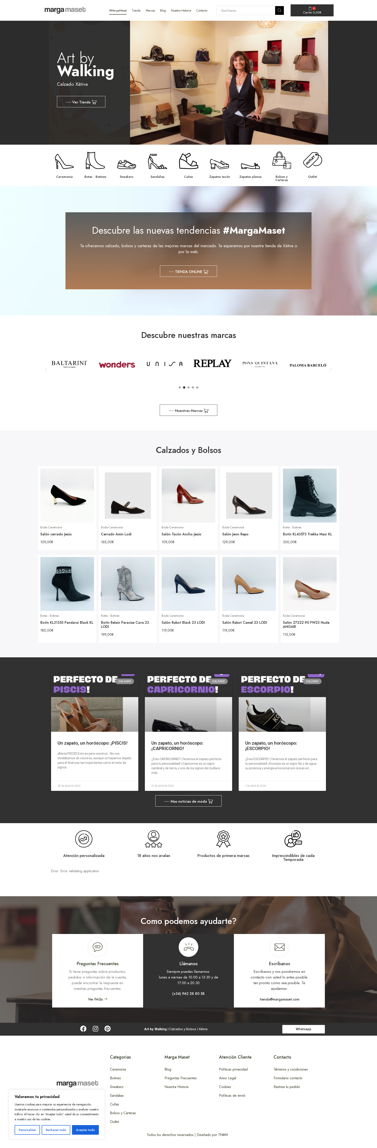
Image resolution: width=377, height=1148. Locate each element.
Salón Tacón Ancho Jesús (181, 534)
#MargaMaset (118, 10)
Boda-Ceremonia (51, 527)
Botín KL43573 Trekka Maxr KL (307, 534)
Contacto (201, 10)
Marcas (150, 10)
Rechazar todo (56, 1130)
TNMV (223, 1134)
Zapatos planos (250, 176)
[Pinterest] (107, 1029)
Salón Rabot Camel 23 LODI (244, 622)
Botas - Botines (292, 527)
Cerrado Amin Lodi (116, 534)
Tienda (136, 10)
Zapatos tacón (219, 176)
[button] (81, 101)
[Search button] (279, 10)
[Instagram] (95, 1029)
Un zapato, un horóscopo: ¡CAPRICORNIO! (177, 745)
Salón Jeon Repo (235, 534)
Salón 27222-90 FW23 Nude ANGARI (306, 624)
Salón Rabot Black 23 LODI (183, 622)
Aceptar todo (85, 1130)
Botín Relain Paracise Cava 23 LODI (125, 624)
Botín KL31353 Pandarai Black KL (66, 622)
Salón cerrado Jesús (56, 534)
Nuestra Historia (181, 10)
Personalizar (27, 1130)
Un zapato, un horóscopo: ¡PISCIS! (92, 743)
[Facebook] (83, 1029)
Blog (163, 10)
